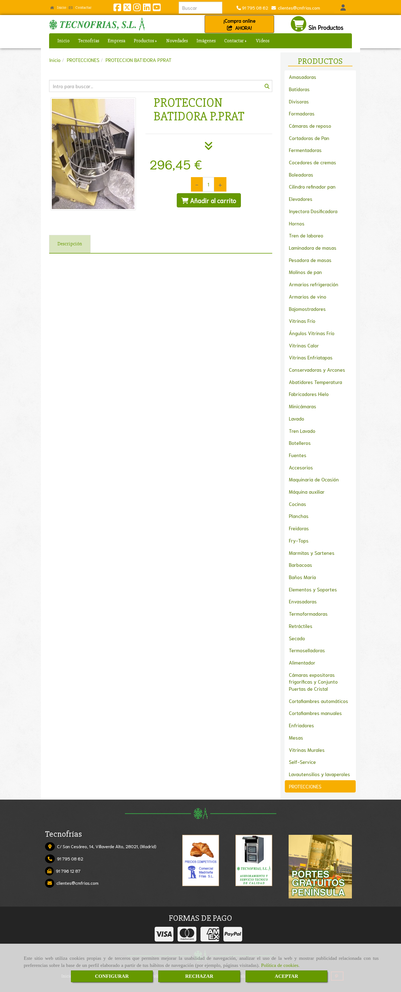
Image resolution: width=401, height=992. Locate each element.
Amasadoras (302, 76)
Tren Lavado (302, 430)
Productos (144, 41)
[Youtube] (156, 8)
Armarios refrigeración (313, 284)
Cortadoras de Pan (309, 138)
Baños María (302, 577)
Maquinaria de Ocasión (314, 479)
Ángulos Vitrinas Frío (311, 333)
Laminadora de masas (312, 247)
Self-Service (302, 761)
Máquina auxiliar (307, 491)
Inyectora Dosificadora (313, 211)
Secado (297, 638)
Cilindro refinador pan (312, 186)
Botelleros (300, 442)
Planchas (299, 516)
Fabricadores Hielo (309, 394)
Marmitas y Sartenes (311, 552)
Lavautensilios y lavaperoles (319, 774)
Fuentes (297, 455)
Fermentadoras (305, 150)
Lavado (296, 418)
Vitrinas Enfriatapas (311, 357)
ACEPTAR (286, 976)
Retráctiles (300, 625)
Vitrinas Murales (307, 749)
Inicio (61, 7)
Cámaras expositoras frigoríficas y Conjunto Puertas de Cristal (313, 681)
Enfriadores (301, 725)
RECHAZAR (199, 976)
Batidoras (299, 89)
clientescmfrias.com (298, 7)
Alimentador (302, 662)
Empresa (116, 41)
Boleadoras (301, 174)
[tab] (70, 244)
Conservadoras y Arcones (317, 369)
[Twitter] (127, 8)
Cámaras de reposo (310, 125)
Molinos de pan (305, 272)
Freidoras (299, 528)
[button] (343, 7)
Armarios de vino (307, 296)
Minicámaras (302, 406)
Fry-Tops (299, 540)
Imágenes (206, 41)
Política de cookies (279, 965)
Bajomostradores (307, 308)
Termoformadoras (308, 613)
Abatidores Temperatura (315, 382)
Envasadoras (303, 601)
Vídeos (263, 41)
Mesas (296, 737)
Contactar (82, 7)
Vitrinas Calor (304, 345)
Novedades (177, 41)
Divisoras (299, 101)
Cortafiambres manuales (315, 713)
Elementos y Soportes (313, 589)
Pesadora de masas (310, 260)
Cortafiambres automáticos (318, 701)
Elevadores (300, 198)
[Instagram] (137, 8)
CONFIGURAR (112, 976)
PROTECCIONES (305, 786)
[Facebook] (117, 8)
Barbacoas (300, 564)
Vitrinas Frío (302, 320)
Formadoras (302, 113)
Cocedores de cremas (312, 162)
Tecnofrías (88, 41)
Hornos (296, 223)
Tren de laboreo (306, 235)
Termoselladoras (307, 650)
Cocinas (297, 504)
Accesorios (301, 467)
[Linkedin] (147, 8)
